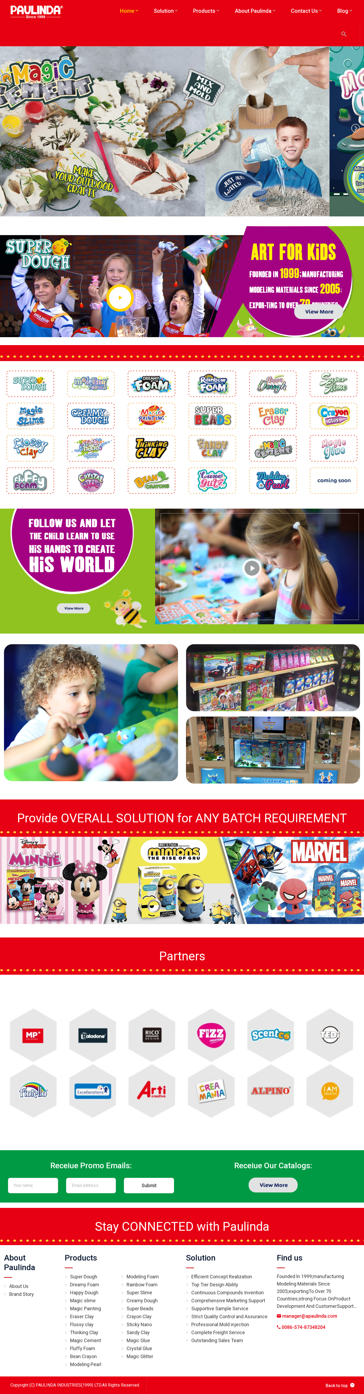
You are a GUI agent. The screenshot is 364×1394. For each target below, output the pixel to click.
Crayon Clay (139, 1316)
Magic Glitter (140, 1356)
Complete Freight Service (218, 1332)
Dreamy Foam (84, 1284)
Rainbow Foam (142, 1284)
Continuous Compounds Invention (227, 1292)
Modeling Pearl (85, 1364)
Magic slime (83, 1300)
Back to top (337, 1385)
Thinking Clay (84, 1332)
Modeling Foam (143, 1276)
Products (81, 1257)
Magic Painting (85, 1308)
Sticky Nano (139, 1324)
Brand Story (21, 1294)
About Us (19, 1286)
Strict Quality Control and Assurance (229, 1316)
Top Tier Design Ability (214, 1284)
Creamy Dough (142, 1300)
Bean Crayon (83, 1356)
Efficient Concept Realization (221, 1276)
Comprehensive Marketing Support (228, 1300)
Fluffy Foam (82, 1348)
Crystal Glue (139, 1348)
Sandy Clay (138, 1332)
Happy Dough (84, 1292)
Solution (201, 1257)
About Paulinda (19, 1262)
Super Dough (83, 1276)
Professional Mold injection (220, 1324)
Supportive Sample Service (219, 1308)
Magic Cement (85, 1340)
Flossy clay (82, 1324)
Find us (289, 1257)
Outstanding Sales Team (217, 1340)
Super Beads (140, 1308)
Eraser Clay (82, 1316)
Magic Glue (138, 1340)
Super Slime (139, 1292)
